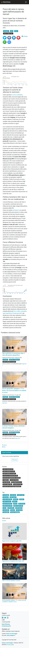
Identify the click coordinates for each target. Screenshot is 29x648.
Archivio (4, 520)
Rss (4, 447)
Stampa (25, 36)
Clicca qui (14, 460)
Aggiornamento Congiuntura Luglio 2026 (11, 541)
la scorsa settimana (16, 95)
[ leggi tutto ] (17, 438)
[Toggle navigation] (26, 2)
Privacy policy (10, 644)
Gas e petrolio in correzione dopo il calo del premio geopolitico (13, 354)
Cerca (5, 445)
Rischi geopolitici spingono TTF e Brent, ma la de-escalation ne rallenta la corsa (14, 390)
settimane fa (16, 210)
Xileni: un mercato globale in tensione (11, 580)
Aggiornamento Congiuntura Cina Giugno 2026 (13, 561)
